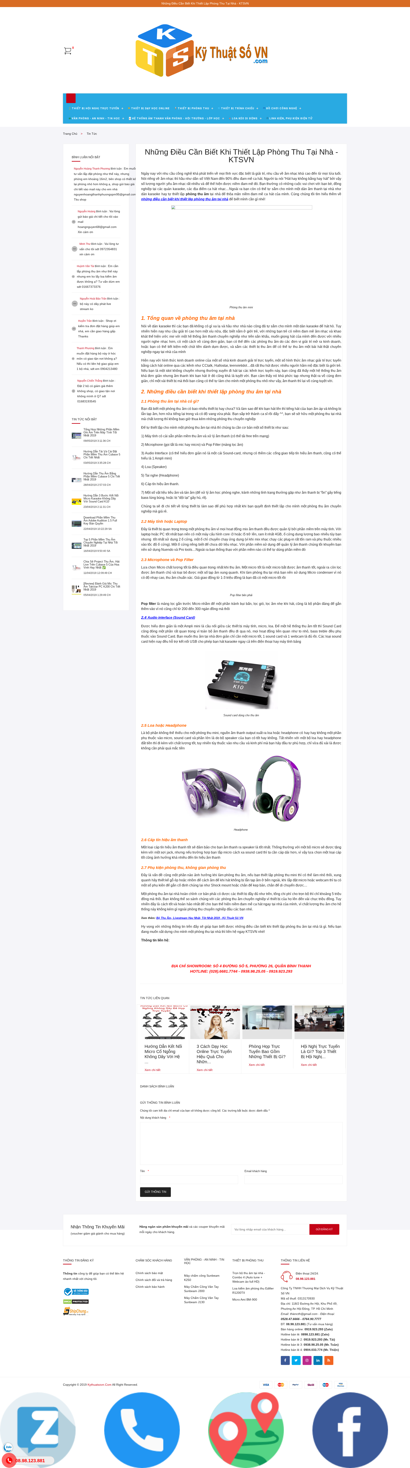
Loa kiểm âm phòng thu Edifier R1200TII (253, 1290)
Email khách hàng (256, 1171)
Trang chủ (70, 133)
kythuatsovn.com (99, 1384)
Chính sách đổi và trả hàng (154, 1280)
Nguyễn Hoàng (86, 211)
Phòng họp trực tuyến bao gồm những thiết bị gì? (267, 1051)
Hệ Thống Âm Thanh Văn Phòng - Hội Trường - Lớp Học (176, 118)
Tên (144, 1171)
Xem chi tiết (152, 1070)
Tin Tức (92, 133)
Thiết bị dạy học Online (150, 108)
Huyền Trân (85, 320)
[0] (67, 51)
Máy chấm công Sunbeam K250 (202, 1278)
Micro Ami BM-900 (244, 1299)
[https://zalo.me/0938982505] (246, 1429)
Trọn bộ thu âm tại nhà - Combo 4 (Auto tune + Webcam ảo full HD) (248, 1277)
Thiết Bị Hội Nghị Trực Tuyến (95, 108)
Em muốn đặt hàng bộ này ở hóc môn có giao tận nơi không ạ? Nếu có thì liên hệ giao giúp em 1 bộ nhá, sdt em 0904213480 (98, 358)
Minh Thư (85, 243)
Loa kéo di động (245, 118)
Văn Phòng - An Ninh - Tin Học (96, 118)
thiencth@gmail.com (304, 1314)
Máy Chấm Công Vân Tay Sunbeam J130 (201, 1300)
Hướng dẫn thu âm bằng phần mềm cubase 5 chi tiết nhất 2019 (101, 476)
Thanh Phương (85, 348)
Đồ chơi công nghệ (281, 108)
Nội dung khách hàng (155, 1117)
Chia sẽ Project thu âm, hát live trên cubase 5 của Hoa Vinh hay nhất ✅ (101, 564)
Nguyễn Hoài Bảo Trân (93, 298)
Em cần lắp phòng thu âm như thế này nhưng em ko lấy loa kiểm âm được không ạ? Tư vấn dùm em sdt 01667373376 (98, 276)
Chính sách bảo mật (149, 1273)
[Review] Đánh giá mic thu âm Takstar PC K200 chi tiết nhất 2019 (101, 586)
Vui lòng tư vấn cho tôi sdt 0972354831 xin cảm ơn (99, 249)
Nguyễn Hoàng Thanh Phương (92, 168)
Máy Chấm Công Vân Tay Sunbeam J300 (201, 1289)
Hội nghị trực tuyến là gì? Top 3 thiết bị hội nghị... (320, 1051)
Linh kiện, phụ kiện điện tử (290, 118)
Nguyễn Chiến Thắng (89, 380)
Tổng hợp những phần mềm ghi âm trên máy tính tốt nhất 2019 (101, 432)
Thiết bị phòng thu (193, 108)
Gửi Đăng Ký (324, 1229)
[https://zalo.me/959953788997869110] (38, 1429)
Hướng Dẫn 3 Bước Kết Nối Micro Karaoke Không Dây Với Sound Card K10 (101, 498)
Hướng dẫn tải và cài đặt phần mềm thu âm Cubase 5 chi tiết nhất (101, 454)
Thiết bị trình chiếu (237, 108)
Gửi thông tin (155, 1191)
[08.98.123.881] (142, 1429)
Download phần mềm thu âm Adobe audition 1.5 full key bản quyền (100, 520)
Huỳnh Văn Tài (85, 266)
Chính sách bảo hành (150, 1286)
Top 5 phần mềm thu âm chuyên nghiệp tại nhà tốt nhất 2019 (100, 542)
